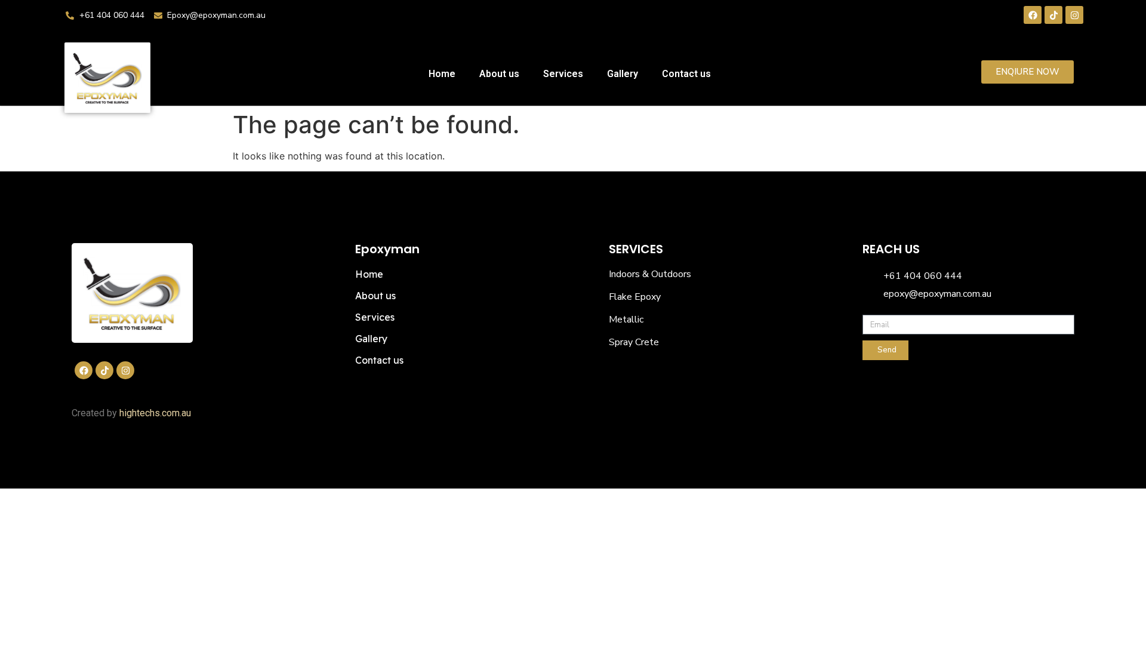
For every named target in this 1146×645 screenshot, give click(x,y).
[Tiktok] (1053, 15)
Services (563, 73)
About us (499, 73)
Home (442, 73)
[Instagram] (1074, 15)
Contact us (686, 73)
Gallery (622, 73)
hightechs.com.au (155, 413)
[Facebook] (1033, 15)
